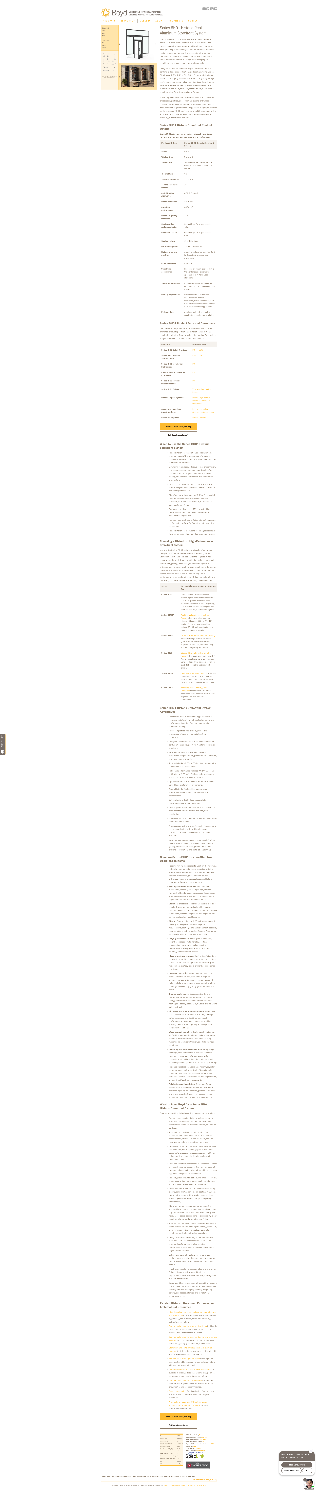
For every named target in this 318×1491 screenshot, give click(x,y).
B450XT (104, 48)
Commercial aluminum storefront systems (188, 1326)
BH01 (103, 43)
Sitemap (184, 1485)
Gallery (145, 21)
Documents (175, 21)
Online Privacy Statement (171, 1485)
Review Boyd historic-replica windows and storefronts (201, 400)
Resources (128, 21)
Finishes (198, 1448)
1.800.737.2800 (201, 1485)
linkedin (212, 9)
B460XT (104, 45)
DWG (201, 350)
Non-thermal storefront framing (194, 673)
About (160, 21)
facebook (204, 9)
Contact (193, 21)
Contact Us (191, 1485)
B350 (103, 30)
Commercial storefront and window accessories (190, 1369)
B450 (103, 35)
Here (200, 1435)
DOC (204, 1439)
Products (109, 21)
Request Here (200, 1450)
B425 (103, 33)
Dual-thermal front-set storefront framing (198, 635)
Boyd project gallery (177, 1391)
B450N (104, 38)
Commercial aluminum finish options (185, 1380)
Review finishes (199, 417)
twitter (208, 9)
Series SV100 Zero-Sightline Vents (184, 1358)
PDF (194, 350)
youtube (216, 9)
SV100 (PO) (105, 40)
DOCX (201, 355)
